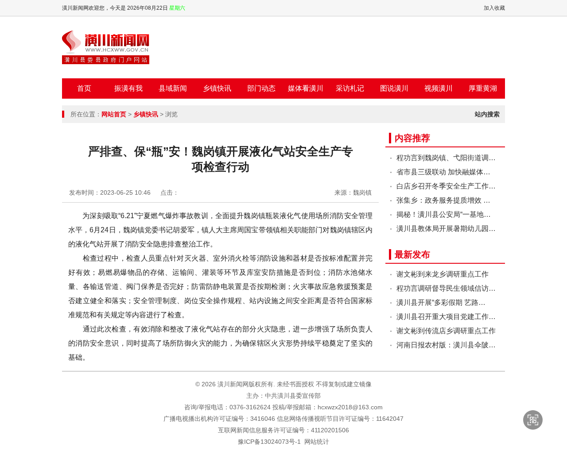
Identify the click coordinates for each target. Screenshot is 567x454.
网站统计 (316, 441)
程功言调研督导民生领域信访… (446, 288)
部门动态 (261, 88)
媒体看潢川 (305, 88)
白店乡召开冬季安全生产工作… (446, 186)
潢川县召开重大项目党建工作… (446, 316)
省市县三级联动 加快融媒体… (443, 172)
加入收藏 (494, 8)
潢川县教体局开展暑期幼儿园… (446, 228)
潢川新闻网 (105, 47)
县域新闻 (173, 88)
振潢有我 (128, 88)
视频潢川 (438, 88)
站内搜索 (487, 114)
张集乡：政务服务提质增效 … (443, 200)
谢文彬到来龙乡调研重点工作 (442, 274)
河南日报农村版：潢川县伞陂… (446, 345)
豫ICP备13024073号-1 (269, 441)
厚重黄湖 (483, 88)
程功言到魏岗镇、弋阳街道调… (446, 158)
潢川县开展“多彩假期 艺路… (440, 302)
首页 (84, 88)
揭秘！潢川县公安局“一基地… (443, 214)
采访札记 (350, 88)
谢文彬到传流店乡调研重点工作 (446, 331)
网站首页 (113, 114)
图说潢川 (394, 88)
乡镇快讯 (217, 88)
